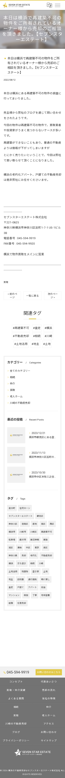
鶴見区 (40, 516)
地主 (11, 579)
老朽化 (33, 555)
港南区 (25, 524)
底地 (34, 524)
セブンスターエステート (20, 516)
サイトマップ (49, 740)
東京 (37, 547)
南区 (43, 524)
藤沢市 (23, 539)
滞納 (19, 547)
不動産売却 (46, 555)
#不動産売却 (21, 336)
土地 (45, 571)
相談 (26, 595)
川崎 (41, 563)
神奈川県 (13, 555)
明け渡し (45, 579)
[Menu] (57, 5)
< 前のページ (12, 295)
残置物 (25, 571)
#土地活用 (21, 344)
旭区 (11, 547)
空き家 (35, 571)
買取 (6, 282)
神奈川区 (13, 524)
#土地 (47, 344)
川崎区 (33, 532)
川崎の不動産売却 (20, 402)
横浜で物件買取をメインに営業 (24, 254)
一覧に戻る (32, 295)
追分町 (12, 508)
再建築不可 (46, 532)
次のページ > (53, 295)
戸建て (20, 587)
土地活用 (13, 571)
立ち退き (21, 563)
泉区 (45, 547)
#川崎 (48, 336)
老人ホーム (16, 396)
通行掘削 (32, 579)
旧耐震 (20, 579)
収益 (43, 587)
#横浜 (48, 328)
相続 (12, 377)
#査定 (37, 328)
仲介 (12, 383)
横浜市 (12, 532)
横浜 (11, 563)
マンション (14, 595)
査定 (11, 587)
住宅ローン (25, 508)
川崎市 (23, 532)
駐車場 (12, 539)
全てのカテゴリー (20, 370)
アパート (32, 587)
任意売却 (21, 603)
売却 (24, 555)
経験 (11, 603)
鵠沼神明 (34, 539)
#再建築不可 (21, 328)
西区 (52, 524)
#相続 (37, 336)
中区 (28, 547)
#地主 (35, 344)
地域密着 (45, 595)
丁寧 (34, 595)
